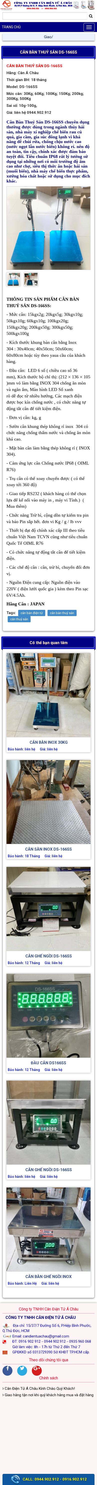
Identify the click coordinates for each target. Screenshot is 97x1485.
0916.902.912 (74, 1479)
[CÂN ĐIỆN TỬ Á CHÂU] (48, 5)
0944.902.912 (47, 1479)
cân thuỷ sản (19, 619)
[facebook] (7, 1371)
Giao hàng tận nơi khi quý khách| (48, 37)
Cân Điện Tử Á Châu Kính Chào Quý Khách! (39, 1388)
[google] (37, 1371)
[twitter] (22, 1371)
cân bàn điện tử (32, 613)
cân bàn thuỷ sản (62, 613)
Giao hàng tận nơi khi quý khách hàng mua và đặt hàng (49, 1395)
